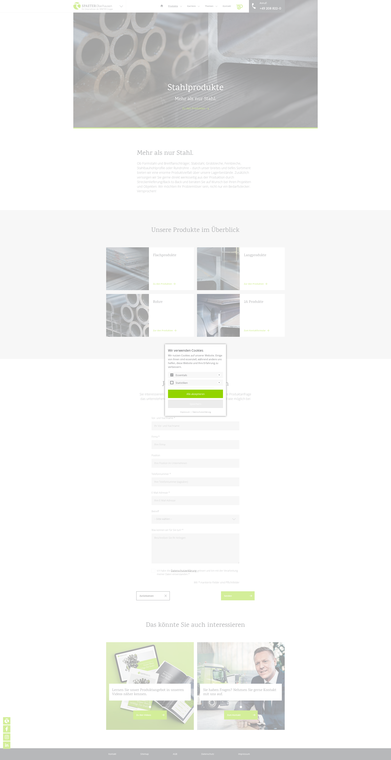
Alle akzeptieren (195, 394)
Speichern (195, 403)
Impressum (185, 412)
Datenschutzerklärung (201, 412)
